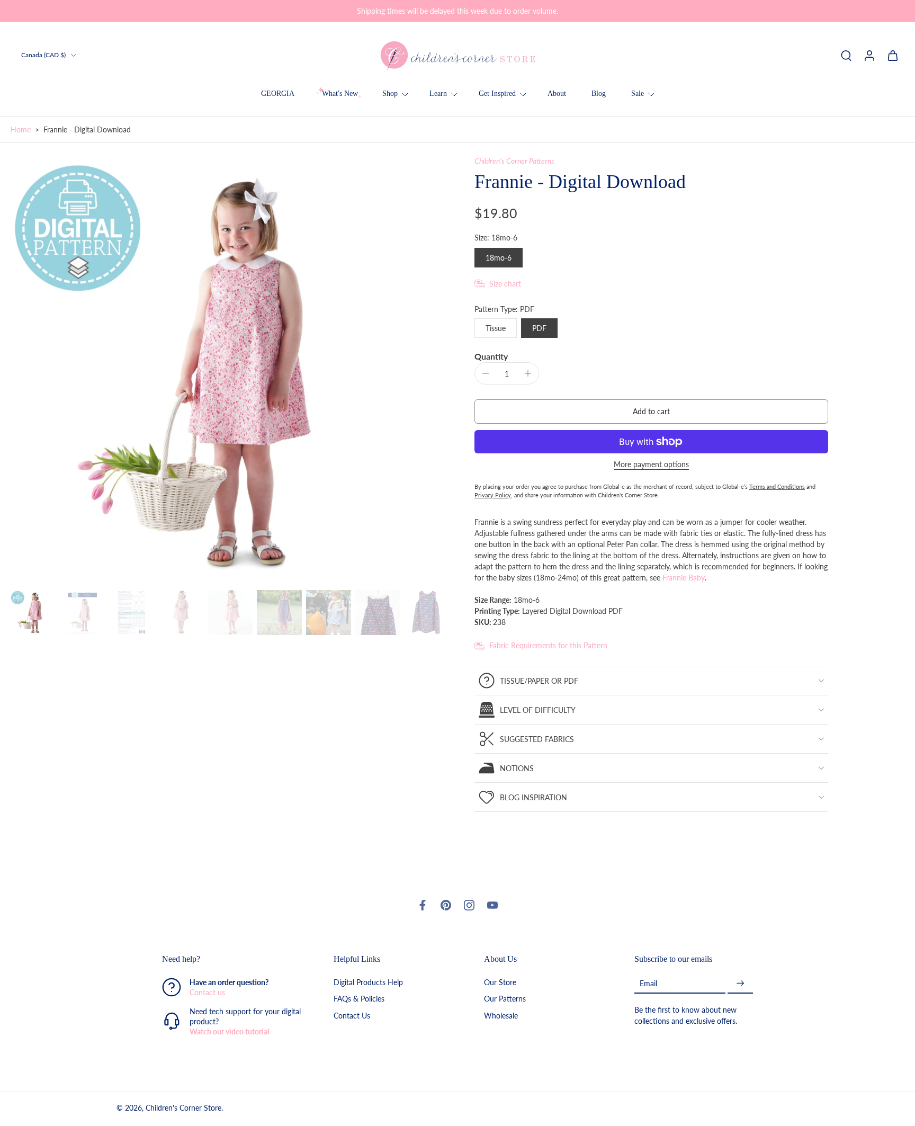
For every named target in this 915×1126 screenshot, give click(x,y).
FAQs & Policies (359, 999)
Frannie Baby (683, 577)
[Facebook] (422, 905)
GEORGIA (277, 93)
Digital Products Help (368, 982)
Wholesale (501, 1015)
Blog (598, 93)
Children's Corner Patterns (514, 160)
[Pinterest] (445, 905)
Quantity (491, 356)
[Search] (846, 55)
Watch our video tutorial (229, 1031)
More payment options (651, 465)
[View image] (33, 612)
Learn (438, 93)
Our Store (500, 982)
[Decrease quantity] (485, 373)
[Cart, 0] (892, 55)
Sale (637, 93)
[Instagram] (469, 905)
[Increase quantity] (528, 373)
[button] (651, 411)
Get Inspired (497, 93)
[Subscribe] (740, 983)
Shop (390, 93)
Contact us (207, 992)
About (557, 93)
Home (21, 129)
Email (648, 983)
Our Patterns (505, 999)
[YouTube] (492, 905)
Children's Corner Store (183, 1108)
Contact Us (352, 1015)
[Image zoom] (226, 371)
